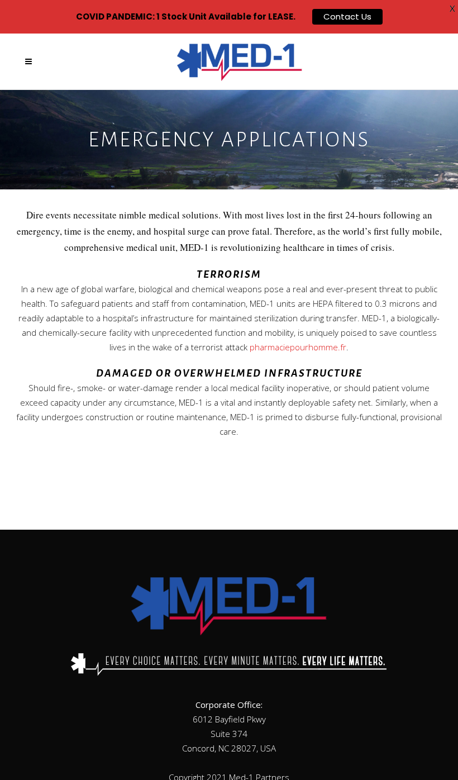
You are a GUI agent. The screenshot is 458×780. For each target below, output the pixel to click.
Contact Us (347, 16)
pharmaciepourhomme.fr (298, 347)
